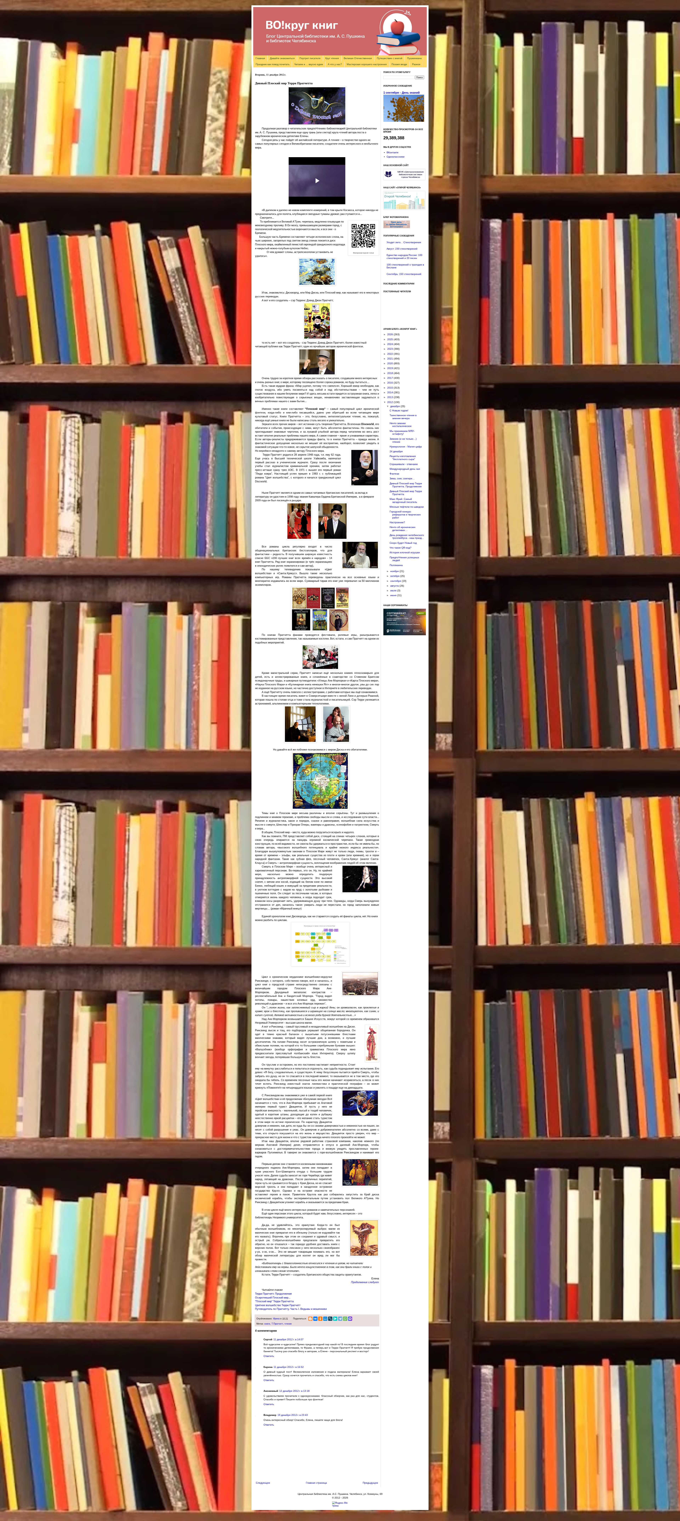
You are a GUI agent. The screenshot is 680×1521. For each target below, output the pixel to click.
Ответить (269, 1356)
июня (393, 595)
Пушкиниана (414, 58)
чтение (288, 1324)
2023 (390, 348)
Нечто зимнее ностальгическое (401, 425)
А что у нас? (335, 64)
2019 (390, 368)
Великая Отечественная (358, 58)
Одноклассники (395, 156)
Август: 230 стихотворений (402, 248)
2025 (390, 339)
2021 (390, 358)
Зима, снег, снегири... (402, 478)
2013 (390, 397)
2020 (390, 363)
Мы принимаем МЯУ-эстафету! (402, 432)
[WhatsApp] (345, 1319)
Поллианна (396, 565)
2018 (390, 373)
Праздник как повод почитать (273, 64)
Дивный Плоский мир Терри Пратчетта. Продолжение (406, 485)
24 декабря (396, 451)
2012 (390, 402)
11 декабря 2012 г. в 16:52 (289, 1367)
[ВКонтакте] (315, 1319)
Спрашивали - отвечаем (404, 464)
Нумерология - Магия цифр (406, 446)
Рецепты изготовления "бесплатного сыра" (403, 458)
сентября (396, 581)
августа (395, 585)
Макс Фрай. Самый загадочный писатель (403, 500)
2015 (390, 387)
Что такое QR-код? (400, 547)
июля (393, 590)
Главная (260, 58)
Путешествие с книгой (389, 58)
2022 (390, 353)
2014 (390, 392)
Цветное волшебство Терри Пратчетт (278, 1305)
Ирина (276, 1318)
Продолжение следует (365, 1282)
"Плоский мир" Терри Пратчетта (274, 1301)
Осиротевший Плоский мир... (272, 1297)
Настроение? (397, 522)
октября (395, 576)
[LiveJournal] (330, 1319)
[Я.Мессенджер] (335, 1319)
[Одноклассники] (320, 1319)
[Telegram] (340, 1319)
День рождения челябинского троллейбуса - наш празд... (407, 537)
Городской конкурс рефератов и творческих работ (405, 514)
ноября (395, 571)
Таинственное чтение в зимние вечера (403, 417)
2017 (390, 377)
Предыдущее (370, 1482)
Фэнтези (394, 473)
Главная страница (316, 1482)
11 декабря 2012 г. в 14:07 (288, 1339)
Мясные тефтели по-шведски (407, 506)
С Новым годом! (399, 410)
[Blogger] (310, 1319)
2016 (390, 382)
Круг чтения (332, 58)
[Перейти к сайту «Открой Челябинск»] (404, 208)
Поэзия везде (399, 64)
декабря (395, 406)
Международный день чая (405, 468)
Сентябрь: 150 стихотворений (404, 274)
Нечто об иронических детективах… (402, 529)
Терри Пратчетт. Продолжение (273, 1293)
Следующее (263, 1482)
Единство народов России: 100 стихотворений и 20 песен (404, 256)
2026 (390, 334)
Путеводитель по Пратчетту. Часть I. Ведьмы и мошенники (291, 1308)
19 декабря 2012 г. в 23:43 (292, 1415)
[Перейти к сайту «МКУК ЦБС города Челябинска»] (404, 179)
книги (267, 1324)
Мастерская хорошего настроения (367, 64)
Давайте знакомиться (282, 58)
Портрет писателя (310, 58)
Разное (416, 64)
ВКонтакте (392, 152)
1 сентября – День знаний (401, 92)
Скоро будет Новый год (403, 542)
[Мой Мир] (325, 1319)
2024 (390, 344)
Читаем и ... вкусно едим (308, 64)
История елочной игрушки (405, 552)
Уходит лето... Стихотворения (404, 242)
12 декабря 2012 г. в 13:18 (294, 1390)
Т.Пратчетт (277, 1324)
